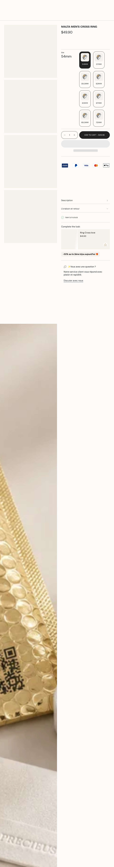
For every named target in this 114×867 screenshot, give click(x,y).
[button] (32, 17)
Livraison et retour (70, 208)
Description (67, 200)
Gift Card (86, 9)
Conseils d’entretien (17, 319)
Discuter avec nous (73, 280)
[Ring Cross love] (69, 239)
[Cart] (108, 17)
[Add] (105, 245)
